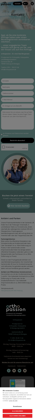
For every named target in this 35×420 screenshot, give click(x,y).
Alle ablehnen (17, 411)
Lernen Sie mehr (13, 400)
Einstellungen (17, 406)
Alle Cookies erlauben (17, 416)
